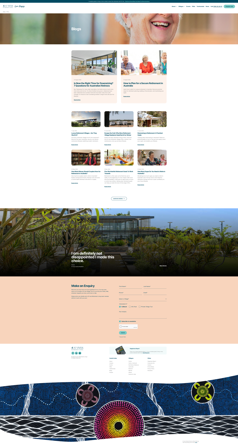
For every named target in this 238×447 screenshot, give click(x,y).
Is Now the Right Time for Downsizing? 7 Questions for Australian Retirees (93, 84)
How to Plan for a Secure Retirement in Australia (143, 84)
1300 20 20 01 (217, 6)
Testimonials (200, 6)
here (196, 442)
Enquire (229, 6)
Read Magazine (146, 352)
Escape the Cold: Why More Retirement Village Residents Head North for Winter (117, 134)
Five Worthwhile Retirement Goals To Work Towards (118, 172)
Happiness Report (135, 348)
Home (4, 11)
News (207, 6)
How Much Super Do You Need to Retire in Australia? (151, 172)
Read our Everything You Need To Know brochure (137, 1)
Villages (180, 6)
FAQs (193, 6)
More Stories (163, 265)
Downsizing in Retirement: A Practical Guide (150, 134)
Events (188, 6)
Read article (77, 100)
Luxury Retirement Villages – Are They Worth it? (84, 134)
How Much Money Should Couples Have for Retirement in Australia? (85, 172)
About (173, 6)
